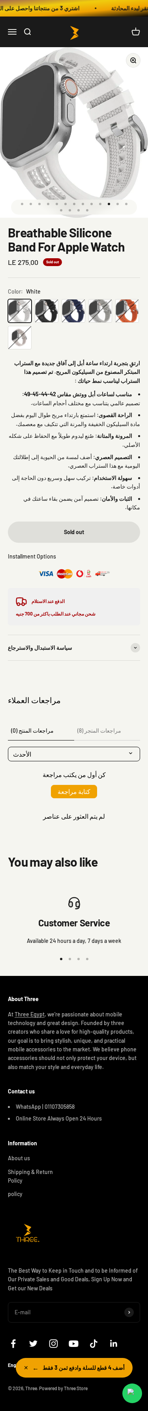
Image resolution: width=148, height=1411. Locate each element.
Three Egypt (30, 1014)
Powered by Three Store (63, 1388)
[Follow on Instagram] (53, 1343)
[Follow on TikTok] (93, 1343)
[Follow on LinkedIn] (114, 1343)
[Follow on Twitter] (33, 1343)
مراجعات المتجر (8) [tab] (99, 730)
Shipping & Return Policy (30, 1176)
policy (15, 1194)
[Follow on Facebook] (13, 1343)
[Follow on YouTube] (73, 1343)
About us (19, 1158)
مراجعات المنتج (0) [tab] (32, 730)
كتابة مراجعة (74, 791)
